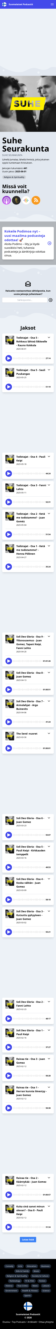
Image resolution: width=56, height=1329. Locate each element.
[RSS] (36, 200)
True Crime (22, 1285)
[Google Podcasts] (26, 200)
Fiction (42, 1281)
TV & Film (29, 1281)
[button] (52, 4)
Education (31, 1266)
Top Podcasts (19, 1321)
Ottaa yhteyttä (46, 1321)
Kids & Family (22, 1271)
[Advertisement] (28, 37)
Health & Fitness (30, 1290)
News (35, 1285)
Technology (15, 1281)
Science (46, 1290)
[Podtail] (16, 200)
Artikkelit (32, 1321)
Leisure (46, 1285)
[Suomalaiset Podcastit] (28, 1306)
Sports (27, 1295)
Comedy (9, 1266)
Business (45, 1266)
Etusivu (6, 1321)
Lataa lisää (28, 1239)
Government (11, 1290)
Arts (20, 1266)
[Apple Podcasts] (6, 200)
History (9, 1285)
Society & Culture (40, 1276)
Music (36, 1271)
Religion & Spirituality (14, 177)
